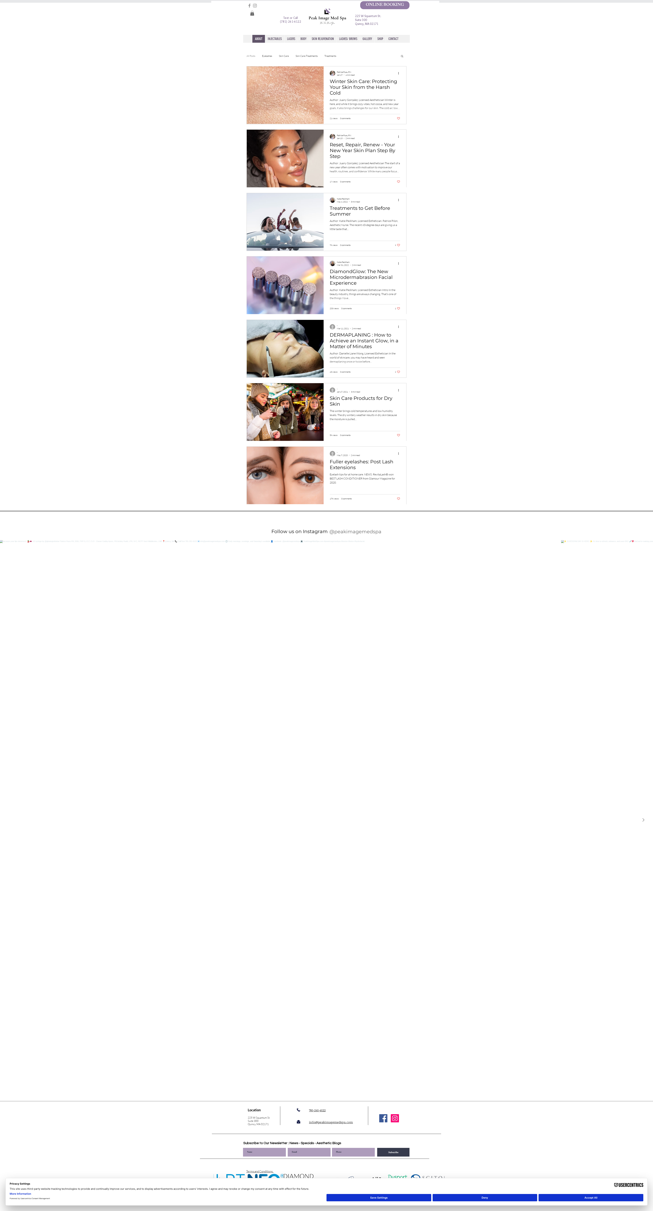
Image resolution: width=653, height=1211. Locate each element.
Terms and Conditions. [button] (260, 1171)
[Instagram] (254, 5)
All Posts (251, 55)
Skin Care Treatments (307, 55)
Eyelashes (267, 55)
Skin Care (284, 55)
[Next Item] (643, 820)
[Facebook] (249, 5)
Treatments (330, 55)
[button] (252, 13)
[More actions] (400, 73)
